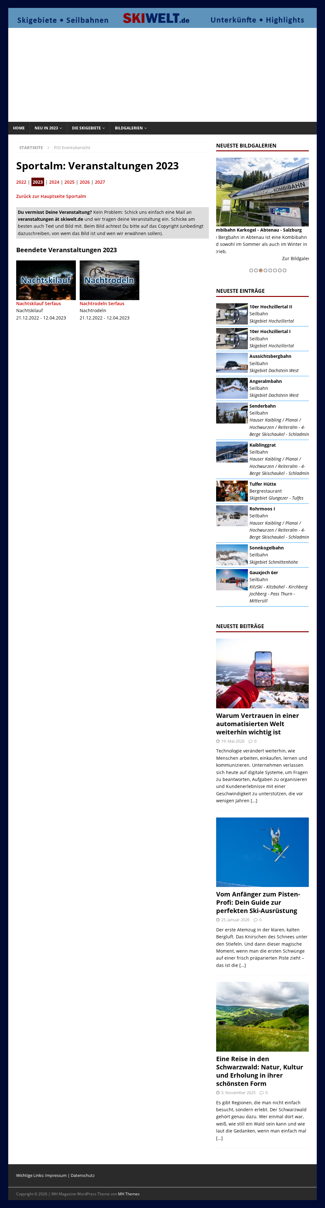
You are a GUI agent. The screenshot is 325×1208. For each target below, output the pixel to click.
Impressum (56, 1175)
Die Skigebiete (86, 128)
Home (19, 128)
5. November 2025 (238, 1092)
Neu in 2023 (46, 128)
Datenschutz (83, 1175)
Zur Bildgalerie (304, 265)
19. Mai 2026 (232, 741)
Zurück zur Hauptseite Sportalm (51, 196)
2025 (69, 182)
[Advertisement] (168, 74)
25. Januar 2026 (235, 919)
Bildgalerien (129, 128)
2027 (100, 182)
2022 (21, 182)
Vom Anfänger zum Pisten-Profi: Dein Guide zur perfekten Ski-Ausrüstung (258, 902)
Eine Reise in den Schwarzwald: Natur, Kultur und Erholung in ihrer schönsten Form (259, 1071)
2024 (54, 182)
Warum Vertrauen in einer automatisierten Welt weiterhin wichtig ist (257, 723)
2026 (85, 182)
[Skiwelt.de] (162, 24)
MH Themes (129, 1194)
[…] (254, 801)
